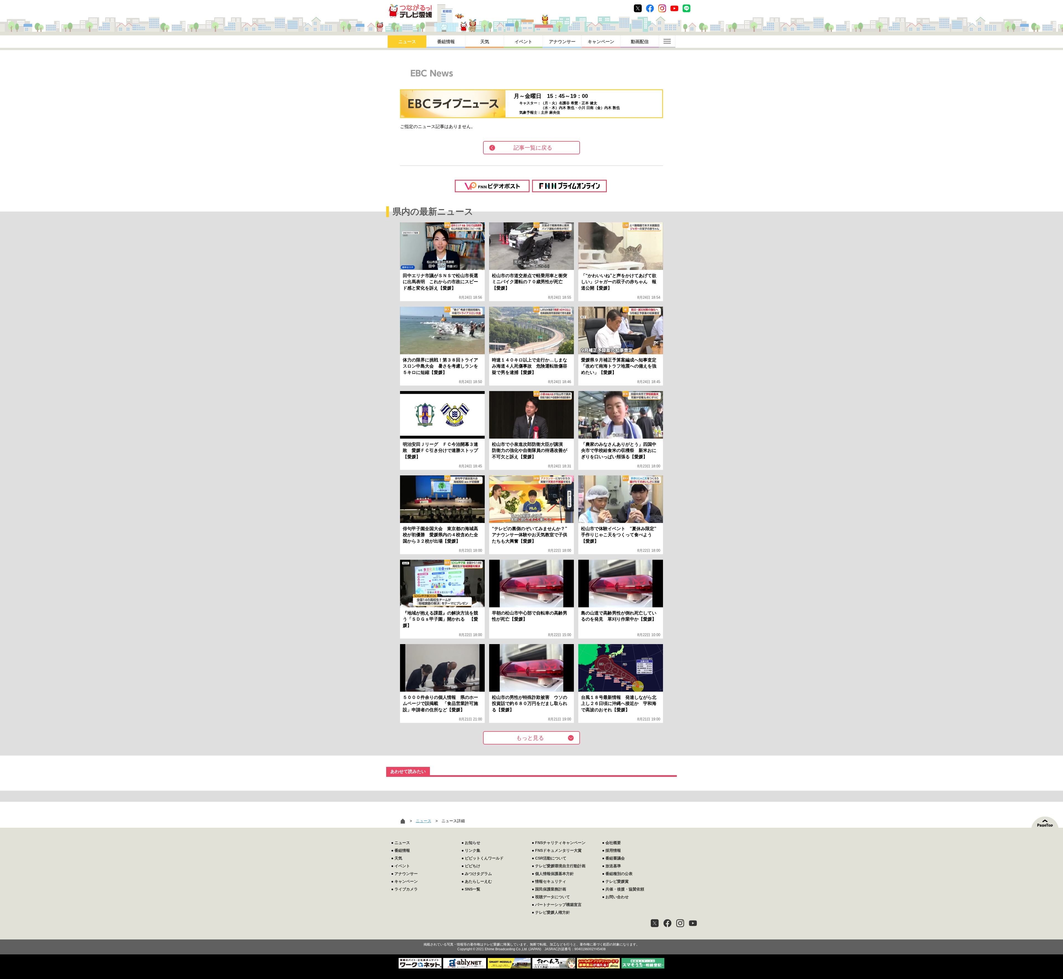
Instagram (662, 8)
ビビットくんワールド (484, 858)
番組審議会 (615, 858)
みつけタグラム (478, 873)
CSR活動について (550, 858)
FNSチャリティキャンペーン (560, 842)
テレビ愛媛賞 (617, 881)
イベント (523, 41)
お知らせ (472, 842)
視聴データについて (552, 897)
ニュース (407, 41)
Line (686, 8)
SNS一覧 (472, 889)
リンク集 (472, 850)
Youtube (674, 8)
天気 (484, 41)
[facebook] (667, 923)
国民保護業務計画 (550, 889)
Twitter (638, 8)
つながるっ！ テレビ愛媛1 (410, 11)
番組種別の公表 (619, 873)
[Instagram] (680, 923)
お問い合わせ (617, 897)
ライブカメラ (406, 889)
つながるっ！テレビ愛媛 (531, 935)
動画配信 (640, 41)
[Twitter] (655, 923)
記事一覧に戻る (533, 148)
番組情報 (446, 41)
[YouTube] (693, 923)
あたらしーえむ (478, 881)
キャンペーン (601, 41)
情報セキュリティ (550, 881)
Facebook (650, 8)
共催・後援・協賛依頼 (624, 889)
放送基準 (613, 866)
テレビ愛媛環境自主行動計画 (560, 866)
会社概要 (613, 842)
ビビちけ (472, 866)
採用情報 (613, 850)
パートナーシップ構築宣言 (558, 904)
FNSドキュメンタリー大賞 (558, 850)
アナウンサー (562, 41)
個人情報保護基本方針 (554, 873)
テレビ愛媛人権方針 (552, 912)
